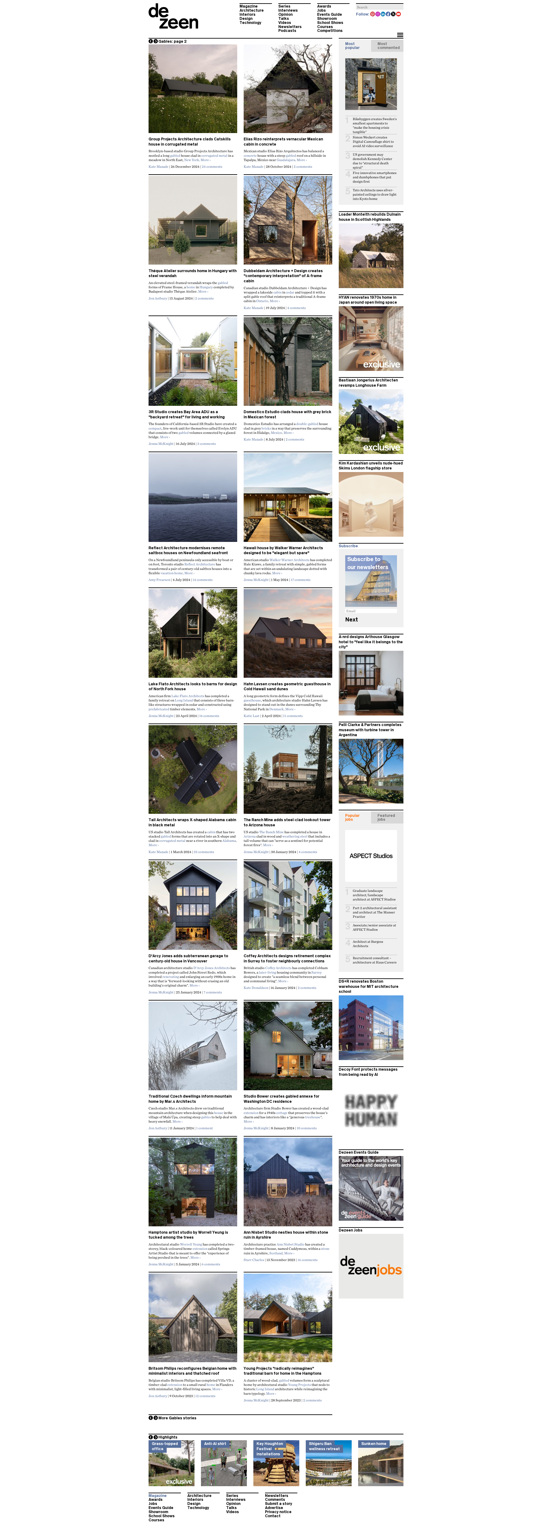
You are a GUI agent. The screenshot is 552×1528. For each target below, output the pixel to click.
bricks (266, 428)
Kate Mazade (158, 166)
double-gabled (307, 424)
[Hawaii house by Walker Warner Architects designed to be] (288, 499)
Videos (284, 23)
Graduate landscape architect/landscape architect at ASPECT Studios (374, 895)
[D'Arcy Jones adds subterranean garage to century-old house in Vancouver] (193, 907)
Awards (324, 6)
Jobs (321, 10)
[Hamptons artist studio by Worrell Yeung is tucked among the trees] (193, 1184)
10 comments (307, 1128)
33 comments (204, 852)
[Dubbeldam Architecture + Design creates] (288, 222)
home (191, 287)
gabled (175, 155)
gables (206, 1117)
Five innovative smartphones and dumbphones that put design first (375, 177)
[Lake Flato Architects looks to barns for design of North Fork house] (193, 635)
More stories (177, 1418)
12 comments (205, 1396)
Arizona (250, 836)
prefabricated (159, 709)
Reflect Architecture (199, 564)
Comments (275, 1499)
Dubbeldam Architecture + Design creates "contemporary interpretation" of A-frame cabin (283, 276)
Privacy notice (278, 1512)
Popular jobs (352, 817)
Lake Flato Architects (187, 696)
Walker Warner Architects (289, 560)
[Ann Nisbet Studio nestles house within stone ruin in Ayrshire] (288, 1184)
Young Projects (299, 1384)
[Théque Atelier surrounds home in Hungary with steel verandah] (193, 222)
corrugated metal (214, 155)
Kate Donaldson (256, 987)
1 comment (204, 1128)
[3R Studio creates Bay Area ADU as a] (193, 363)
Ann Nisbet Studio (290, 1244)
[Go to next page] (156, 41)
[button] (400, 35)
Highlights (167, 1437)
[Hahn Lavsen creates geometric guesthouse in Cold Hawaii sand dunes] (288, 635)
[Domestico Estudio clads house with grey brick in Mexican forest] (288, 363)
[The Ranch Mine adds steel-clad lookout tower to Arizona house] (288, 771)
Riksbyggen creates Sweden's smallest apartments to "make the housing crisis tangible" (375, 125)
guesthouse (252, 700)
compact (155, 428)
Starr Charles (254, 1260)
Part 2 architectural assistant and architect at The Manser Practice (375, 912)
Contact (273, 1516)
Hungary (206, 287)
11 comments (293, 716)
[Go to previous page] (151, 41)
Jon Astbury (158, 298)
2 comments (303, 166)
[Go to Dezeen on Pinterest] (372, 14)
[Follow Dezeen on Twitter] (393, 14)
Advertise (274, 1508)
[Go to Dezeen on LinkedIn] (383, 14)
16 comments (209, 716)
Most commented (389, 46)
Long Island (184, 700)
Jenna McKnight (161, 443)
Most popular (352, 46)
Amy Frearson (159, 579)
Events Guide (329, 14)
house (218, 1113)
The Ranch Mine (271, 832)
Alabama (229, 840)
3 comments (206, 443)
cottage (281, 1113)
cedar (290, 292)
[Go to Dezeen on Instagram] (378, 14)
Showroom (327, 18)
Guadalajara (286, 160)
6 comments (211, 1264)
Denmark (276, 709)
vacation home (172, 573)
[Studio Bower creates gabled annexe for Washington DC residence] (288, 1048)
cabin (277, 292)
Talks (283, 18)
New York (191, 160)
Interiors (248, 14)
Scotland (276, 1253)
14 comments (203, 579)
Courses (325, 27)
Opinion (285, 14)
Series (284, 6)
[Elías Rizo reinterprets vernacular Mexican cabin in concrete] (288, 90)
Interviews (288, 10)
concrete (250, 155)
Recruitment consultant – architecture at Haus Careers (375, 960)
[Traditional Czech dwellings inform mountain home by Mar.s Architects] (193, 1048)
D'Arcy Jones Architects (211, 968)
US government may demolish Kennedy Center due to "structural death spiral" (372, 160)
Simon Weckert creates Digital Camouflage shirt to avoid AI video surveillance (373, 141)
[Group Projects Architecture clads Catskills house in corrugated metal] (193, 90)
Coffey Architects (278, 968)
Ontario (262, 301)
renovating (170, 976)
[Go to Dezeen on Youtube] (398, 14)
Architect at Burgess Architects (368, 944)
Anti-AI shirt (215, 1444)
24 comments (212, 166)
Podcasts (287, 31)
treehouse (312, 1117)
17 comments (300, 579)
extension (251, 1113)
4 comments (296, 308)
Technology (250, 23)
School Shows (330, 23)
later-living (267, 972)
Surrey (316, 972)
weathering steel (294, 836)
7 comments (213, 992)
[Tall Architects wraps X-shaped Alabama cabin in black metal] (193, 771)
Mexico (276, 432)
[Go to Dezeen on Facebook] (388, 14)
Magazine (249, 6)
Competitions (330, 31)
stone (325, 1248)
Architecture (252, 10)
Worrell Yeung (191, 1244)
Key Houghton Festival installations (270, 1449)
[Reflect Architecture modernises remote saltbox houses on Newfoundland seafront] (193, 499)
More (206, 160)
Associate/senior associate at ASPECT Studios (374, 927)
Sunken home (373, 1444)
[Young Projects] (288, 1320)
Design (246, 18)
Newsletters (290, 27)
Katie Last (251, 716)
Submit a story (278, 1504)
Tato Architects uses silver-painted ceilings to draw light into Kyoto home (375, 194)
